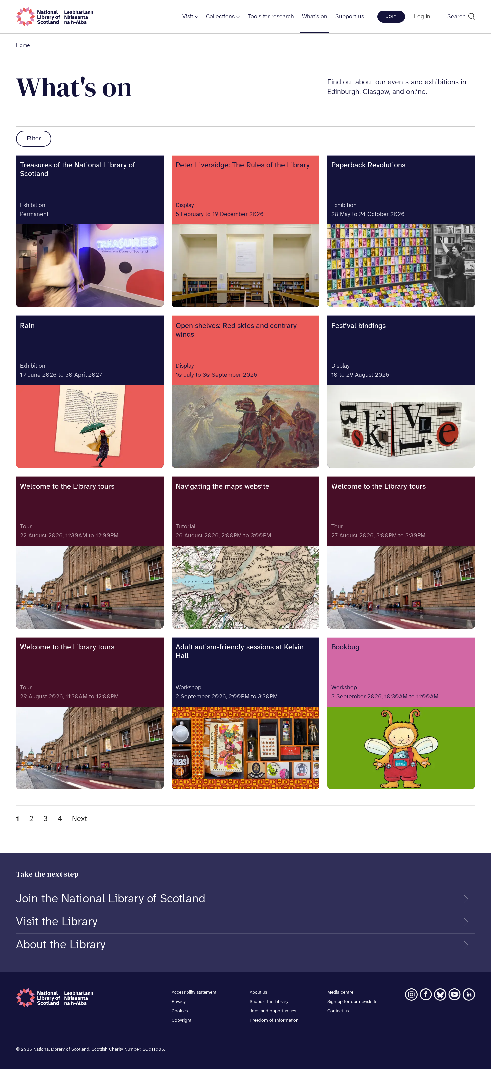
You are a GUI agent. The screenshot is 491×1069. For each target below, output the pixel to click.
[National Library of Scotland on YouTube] (454, 994)
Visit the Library (56, 922)
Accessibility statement (194, 992)
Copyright (181, 1020)
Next (79, 819)
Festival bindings (358, 326)
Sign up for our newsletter (353, 1001)
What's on (314, 17)
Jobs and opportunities (273, 1011)
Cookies (180, 1011)
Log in (422, 17)
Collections (220, 17)
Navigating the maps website (222, 487)
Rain (27, 326)
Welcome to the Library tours (67, 487)
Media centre (340, 992)
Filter (34, 139)
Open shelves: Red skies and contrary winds (236, 330)
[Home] (54, 16)
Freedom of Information (274, 1020)
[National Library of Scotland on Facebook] (426, 994)
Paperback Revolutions (368, 165)
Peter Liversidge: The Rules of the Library (243, 165)
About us (258, 992)
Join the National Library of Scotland (110, 899)
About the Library (60, 945)
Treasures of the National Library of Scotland (77, 169)
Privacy (179, 1001)
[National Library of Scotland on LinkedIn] (469, 994)
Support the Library (269, 1001)
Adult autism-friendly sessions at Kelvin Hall (240, 651)
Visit (187, 17)
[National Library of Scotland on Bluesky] (440, 994)
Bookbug (345, 647)
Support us (349, 17)
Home (23, 45)
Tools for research (271, 17)
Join (391, 16)
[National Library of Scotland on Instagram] (411, 994)
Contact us (338, 1011)
